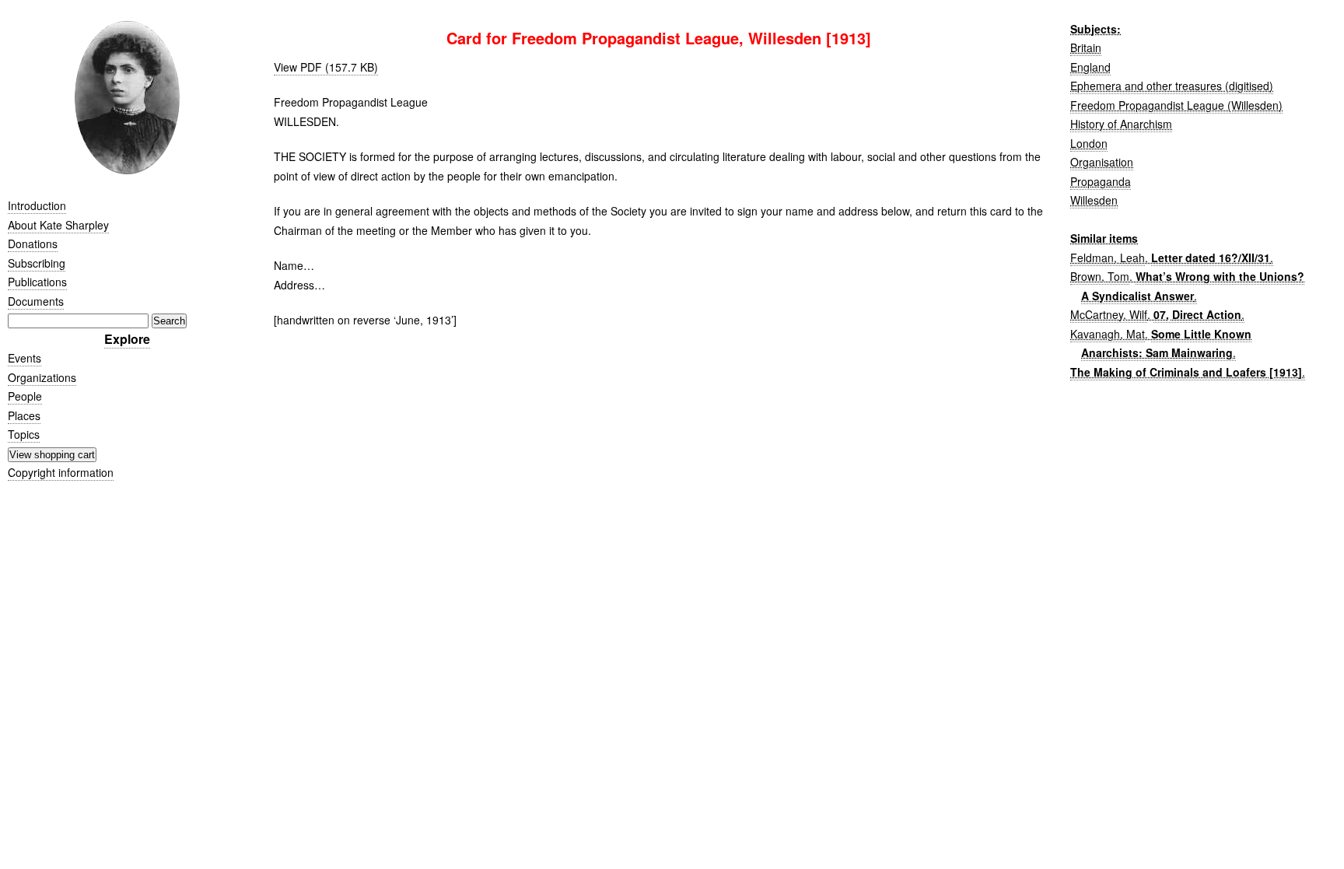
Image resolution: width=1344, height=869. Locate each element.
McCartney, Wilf (1108, 314)
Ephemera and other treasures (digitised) (1171, 85)
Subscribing (36, 263)
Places (24, 415)
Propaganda (1100, 181)
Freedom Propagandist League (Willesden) (1176, 105)
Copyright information (61, 472)
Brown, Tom (1099, 276)
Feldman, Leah (1107, 257)
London (1089, 143)
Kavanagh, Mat (1107, 334)
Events (24, 358)
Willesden (1094, 200)
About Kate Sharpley (58, 225)
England (1090, 67)
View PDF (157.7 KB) (326, 67)
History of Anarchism (1121, 123)
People (25, 396)
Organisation (1101, 162)
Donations (33, 243)
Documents (36, 301)
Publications (37, 281)
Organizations (42, 377)
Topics (24, 434)
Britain (1085, 47)
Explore (127, 339)
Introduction (37, 205)
